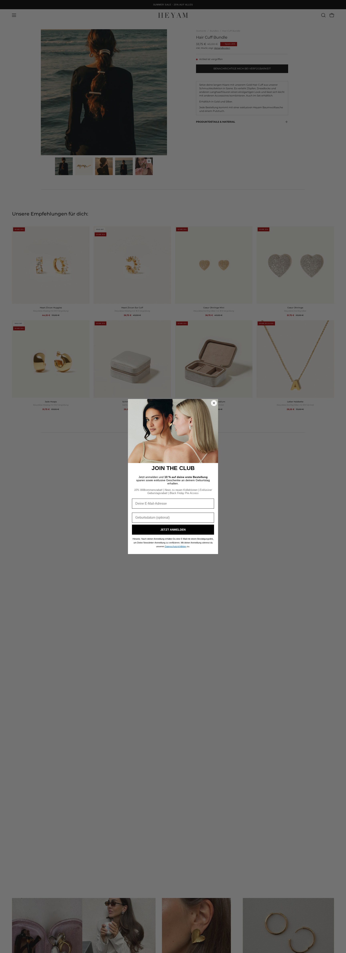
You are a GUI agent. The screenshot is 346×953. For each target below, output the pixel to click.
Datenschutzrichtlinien (175, 546)
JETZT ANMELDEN (173, 529)
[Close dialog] (213, 403)
